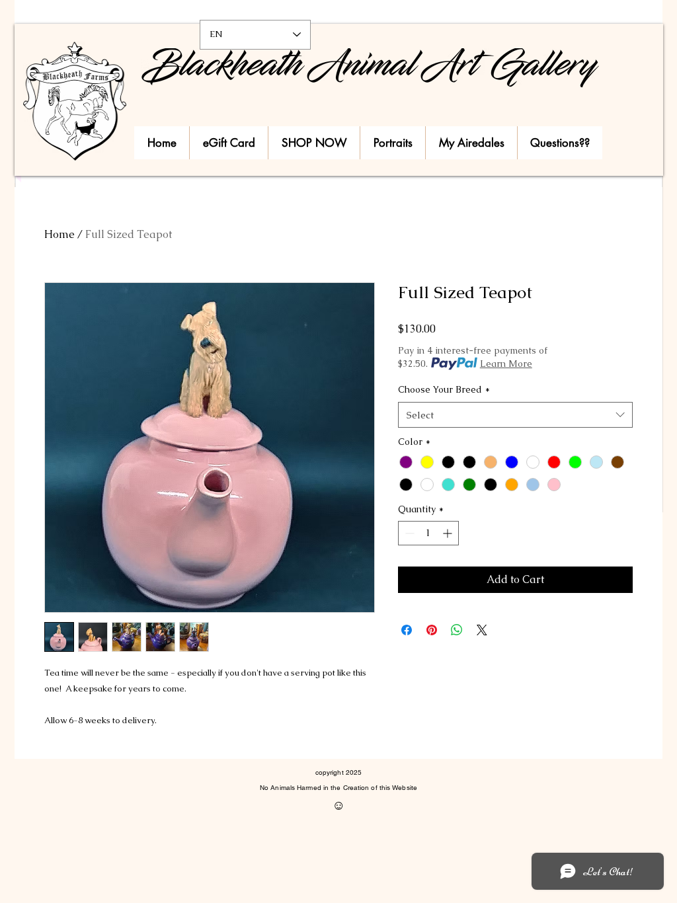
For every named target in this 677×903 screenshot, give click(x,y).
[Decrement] (408, 533)
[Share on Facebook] (407, 630)
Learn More (506, 364)
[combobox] (515, 415)
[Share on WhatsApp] (457, 630)
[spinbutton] (428, 533)
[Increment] (448, 533)
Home (59, 234)
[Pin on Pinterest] (432, 630)
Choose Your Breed (444, 389)
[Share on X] (482, 630)
